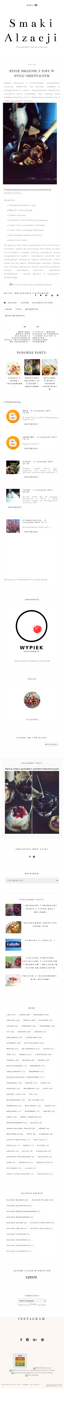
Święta (27, 1020)
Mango (26, 1145)
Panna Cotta (43, 1162)
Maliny (10, 1049)
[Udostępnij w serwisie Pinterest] (57, 296)
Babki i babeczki (29, 1117)
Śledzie (34, 1123)
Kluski (28, 1168)
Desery (29, 1083)
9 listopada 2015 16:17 (35, 521)
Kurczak (11, 1088)
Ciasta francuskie (17, 1140)
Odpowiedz (31, 424)
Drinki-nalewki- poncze (19, 1128)
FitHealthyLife (32, 520)
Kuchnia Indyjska (39, 1228)
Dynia (43, 1083)
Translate (41, 1305)
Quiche (25, 1151)
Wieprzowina (13, 1100)
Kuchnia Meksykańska (18, 1217)
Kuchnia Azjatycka (17, 1206)
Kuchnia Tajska (15, 1223)
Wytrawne (30, 1111)
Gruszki (11, 1151)
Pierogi (10, 1060)
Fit (8, 1032)
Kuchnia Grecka (15, 1228)
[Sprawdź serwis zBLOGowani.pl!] (42, 1368)
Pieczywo (44, 1020)
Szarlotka (41, 1151)
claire (27, 462)
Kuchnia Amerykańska (18, 1245)
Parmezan (12, 1106)
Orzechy (11, 1020)
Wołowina (43, 1157)
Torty (29, 1134)
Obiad (8, 309)
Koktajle (11, 1145)
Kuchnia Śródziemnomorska (22, 1211)
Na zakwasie (28, 1049)
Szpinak (41, 1145)
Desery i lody (14, 1094)
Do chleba (33, 1100)
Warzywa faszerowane (19, 1157)
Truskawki (45, 1026)
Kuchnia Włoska (15, 1200)
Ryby (9, 1054)
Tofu (19, 309)
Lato (9, 1015)
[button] (32, 5)
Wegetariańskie (15, 316)
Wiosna (26, 1060)
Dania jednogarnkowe (18, 1174)
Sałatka (22, 1032)
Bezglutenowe (14, 1066)
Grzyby (12, 303)
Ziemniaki (44, 1134)
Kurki (9, 1162)
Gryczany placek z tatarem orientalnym (50, 383)
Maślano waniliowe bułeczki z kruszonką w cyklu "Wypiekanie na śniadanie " (17, 337)
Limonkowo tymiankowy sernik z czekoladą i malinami (40, 909)
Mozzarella (13, 1134)
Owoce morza (14, 1071)
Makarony (35, 1066)
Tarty (9, 1117)
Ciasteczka (41, 1054)
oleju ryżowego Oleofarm (30, 230)
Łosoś (48, 1106)
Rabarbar (34, 1071)
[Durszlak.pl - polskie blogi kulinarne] (32, 1375)
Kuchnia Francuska (40, 1223)
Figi (31, 1094)
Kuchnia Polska (42, 303)
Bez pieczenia (31, 1043)
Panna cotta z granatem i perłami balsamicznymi (32, 769)
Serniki (23, 1054)
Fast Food (38, 1140)
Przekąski (12, 1083)
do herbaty (12, 1168)
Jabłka (38, 1032)
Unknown (28, 437)
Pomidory (27, 1026)
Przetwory (12, 1037)
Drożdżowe (43, 1174)
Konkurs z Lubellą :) (40, 940)
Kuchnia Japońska (16, 1234)
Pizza (46, 1049)
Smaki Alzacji (31, 1384)
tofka (26, 490)
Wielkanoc (30, 1106)
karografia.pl (54, 1386)
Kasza (41, 1060)
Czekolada (32, 1037)
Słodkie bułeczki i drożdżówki (23, 1077)
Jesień (25, 303)
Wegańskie (32, 309)
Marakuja (24, 1162)
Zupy (45, 1088)
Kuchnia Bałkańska (17, 1240)
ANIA (25, 411)
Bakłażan (12, 1111)
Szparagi (11, 1043)
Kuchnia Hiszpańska (17, 1251)
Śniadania (39, 1015)
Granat (42, 1128)
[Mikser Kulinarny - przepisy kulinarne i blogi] (32, 1370)
